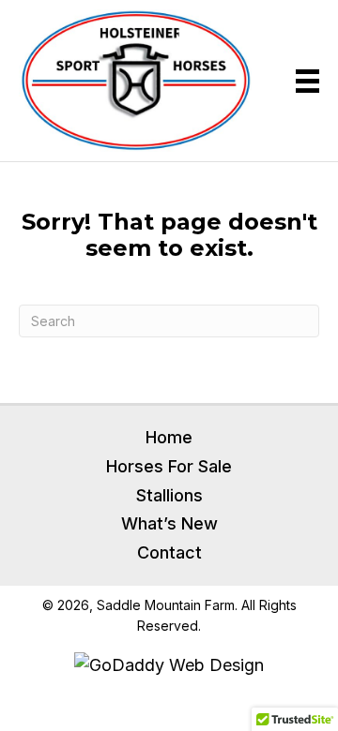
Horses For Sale (169, 466)
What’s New (169, 523)
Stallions (169, 495)
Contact (169, 552)
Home (169, 437)
